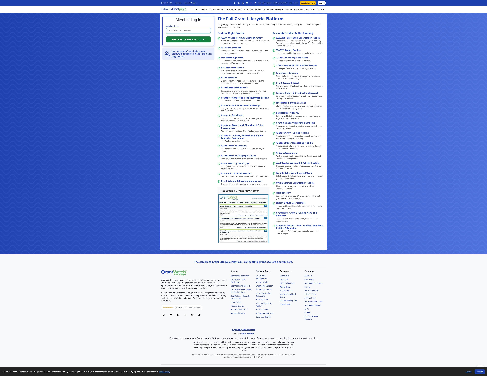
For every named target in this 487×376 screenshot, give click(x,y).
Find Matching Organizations (291, 102)
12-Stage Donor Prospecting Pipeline (294, 142)
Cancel (469, 371)
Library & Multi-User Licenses (291, 202)
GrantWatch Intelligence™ (234, 87)
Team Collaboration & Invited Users (294, 173)
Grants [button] (202, 9)
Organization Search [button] (234, 9)
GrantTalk (298, 9)
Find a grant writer (280, 3)
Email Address (172, 26)
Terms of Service (311, 290)
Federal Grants (237, 306)
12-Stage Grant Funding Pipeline (292, 132)
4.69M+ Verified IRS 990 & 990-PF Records (296, 65)
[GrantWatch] (174, 9)
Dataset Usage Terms (313, 301)
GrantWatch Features (313, 283)
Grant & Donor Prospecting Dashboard (295, 122)
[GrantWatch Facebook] (235, 3)
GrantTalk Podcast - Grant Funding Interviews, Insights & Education (299, 227)
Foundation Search (264, 289)
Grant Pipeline (262, 299)
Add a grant (293, 3)
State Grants (236, 302)
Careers (307, 312)
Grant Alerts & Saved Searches (236, 173)
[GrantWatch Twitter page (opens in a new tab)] (170, 315)
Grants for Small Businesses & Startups (241, 105)
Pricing (270, 9)
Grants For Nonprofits (240, 276)
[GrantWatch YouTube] (247, 3)
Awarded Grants (238, 313)
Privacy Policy (310, 294)
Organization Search (264, 286)
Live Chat (178, 3)
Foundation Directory (287, 72)
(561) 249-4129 (166, 3)
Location (288, 9)
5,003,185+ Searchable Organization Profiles (298, 37)
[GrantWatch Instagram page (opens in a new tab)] (192, 315)
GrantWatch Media (312, 305)
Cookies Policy (310, 298)
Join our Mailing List (288, 300)
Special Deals (285, 304)
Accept (480, 371)
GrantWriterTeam (287, 283)
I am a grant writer (265, 3)
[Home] (196, 9)
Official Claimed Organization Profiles (295, 182)
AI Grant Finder (216, 9)
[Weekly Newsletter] (243, 218)
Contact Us (309, 279)
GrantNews (310, 9)
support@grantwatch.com (243, 329)
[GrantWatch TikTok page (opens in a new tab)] (199, 315)
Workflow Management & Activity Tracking (298, 163)
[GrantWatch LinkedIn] (243, 3)
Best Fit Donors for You (287, 112)
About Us (308, 276)
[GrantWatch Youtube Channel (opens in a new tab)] (185, 315)
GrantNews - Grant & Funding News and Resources (296, 214)
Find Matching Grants (232, 57)
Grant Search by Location (234, 145)
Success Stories (286, 290)
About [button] (319, 9)
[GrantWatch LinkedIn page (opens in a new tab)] (178, 315)
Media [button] (278, 9)
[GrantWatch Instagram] (251, 3)
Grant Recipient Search (287, 83)
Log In (322, 3)
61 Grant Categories (231, 47)
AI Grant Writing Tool (256, 9)
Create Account (308, 3)
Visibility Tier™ (283, 192)
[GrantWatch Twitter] (239, 3)
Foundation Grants (239, 309)
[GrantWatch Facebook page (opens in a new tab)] (163, 315)
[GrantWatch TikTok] (255, 3)
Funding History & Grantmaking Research (297, 93)
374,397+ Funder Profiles (288, 50)
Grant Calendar (262, 309)
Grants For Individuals (240, 286)
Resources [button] (285, 271)
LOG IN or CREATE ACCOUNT (188, 39)
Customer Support (190, 3)
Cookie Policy (164, 372)
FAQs (306, 309)
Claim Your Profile (263, 317)
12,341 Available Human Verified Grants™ (242, 37)
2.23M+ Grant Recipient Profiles (292, 57)
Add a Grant (285, 287)
